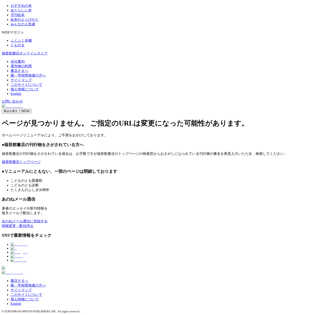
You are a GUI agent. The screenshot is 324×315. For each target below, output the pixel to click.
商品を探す (11, 111)
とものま (18, 45)
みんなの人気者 (23, 24)
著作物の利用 (21, 66)
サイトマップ (21, 80)
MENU (25, 111)
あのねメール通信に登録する (25, 221)
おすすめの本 (21, 6)
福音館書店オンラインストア (25, 53)
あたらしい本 (21, 10)
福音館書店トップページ (21, 162)
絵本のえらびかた (25, 19)
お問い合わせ (12, 101)
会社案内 (18, 61)
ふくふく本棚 (21, 40)
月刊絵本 (18, 15)
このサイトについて (26, 84)
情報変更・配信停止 (18, 226)
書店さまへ (19, 71)
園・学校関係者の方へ (28, 75)
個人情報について (25, 89)
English (16, 94)
